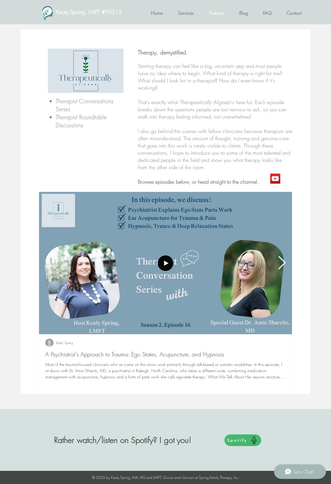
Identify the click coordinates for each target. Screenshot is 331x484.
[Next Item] (282, 263)
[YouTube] (275, 179)
